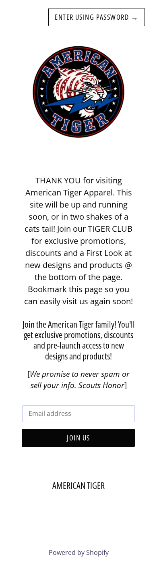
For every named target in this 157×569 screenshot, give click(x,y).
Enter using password (96, 17)
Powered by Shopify (79, 552)
